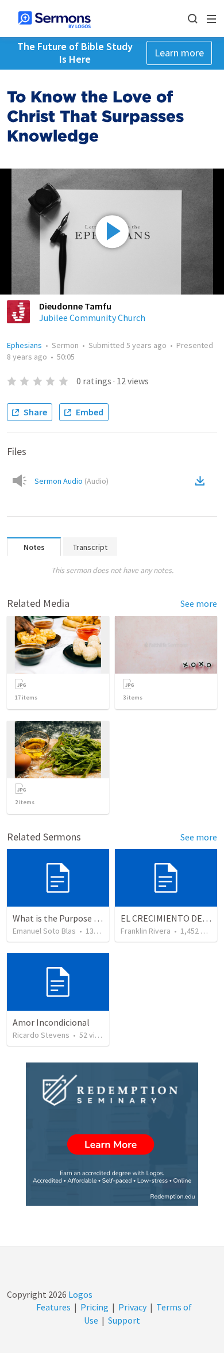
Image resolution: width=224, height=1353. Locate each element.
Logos (79, 1294)
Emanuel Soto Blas (44, 931)
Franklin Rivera (146, 931)
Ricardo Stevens (41, 1035)
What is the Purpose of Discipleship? (84, 918)
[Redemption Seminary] (112, 1134)
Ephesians (24, 345)
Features (53, 1307)
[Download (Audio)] (202, 481)
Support (124, 1320)
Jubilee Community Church (92, 317)
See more (198, 603)
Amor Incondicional (51, 1022)
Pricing (94, 1307)
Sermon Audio (71, 481)
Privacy (132, 1307)
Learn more (179, 52)
